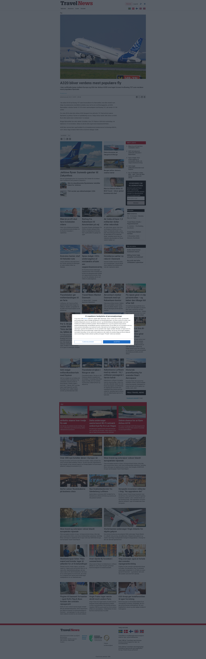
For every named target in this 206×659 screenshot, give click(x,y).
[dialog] (103, 329)
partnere (85, 318)
